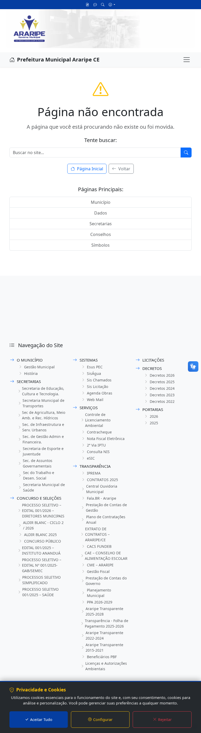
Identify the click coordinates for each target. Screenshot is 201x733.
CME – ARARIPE (100, 564)
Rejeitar (165, 719)
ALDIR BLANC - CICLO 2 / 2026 (43, 525)
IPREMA (93, 473)
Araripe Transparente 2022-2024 (104, 635)
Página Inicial (89, 169)
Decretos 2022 (162, 401)
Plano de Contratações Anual (105, 519)
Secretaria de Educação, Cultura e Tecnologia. (43, 391)
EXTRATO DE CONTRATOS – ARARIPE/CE (97, 534)
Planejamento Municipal (99, 593)
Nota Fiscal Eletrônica (106, 438)
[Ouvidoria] (95, 4)
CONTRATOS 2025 (102, 479)
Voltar (123, 169)
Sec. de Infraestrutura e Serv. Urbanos (43, 427)
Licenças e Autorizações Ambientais (106, 666)
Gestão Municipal (39, 366)
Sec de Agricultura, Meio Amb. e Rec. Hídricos (43, 415)
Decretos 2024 (162, 388)
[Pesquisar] (102, 4)
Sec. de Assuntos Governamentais (37, 463)
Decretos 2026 (162, 375)
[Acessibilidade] (112, 4)
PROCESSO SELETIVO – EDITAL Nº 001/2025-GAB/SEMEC (41, 565)
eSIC (91, 458)
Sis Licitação (97, 386)
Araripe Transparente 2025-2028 (104, 611)
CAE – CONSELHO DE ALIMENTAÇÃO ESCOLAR (106, 555)
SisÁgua (94, 373)
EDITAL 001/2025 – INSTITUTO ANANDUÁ (41, 550)
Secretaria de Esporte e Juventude (43, 451)
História (31, 373)
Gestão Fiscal (98, 571)
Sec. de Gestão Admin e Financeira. (43, 439)
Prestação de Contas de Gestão (106, 507)
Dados (100, 213)
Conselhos (100, 234)
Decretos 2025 (162, 381)
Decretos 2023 (162, 394)
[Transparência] (87, 4)
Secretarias (101, 224)
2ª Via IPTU (96, 445)
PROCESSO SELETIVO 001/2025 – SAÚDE (40, 592)
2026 (154, 416)
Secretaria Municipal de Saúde (44, 487)
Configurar (103, 719)
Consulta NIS (98, 451)
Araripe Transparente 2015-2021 (104, 647)
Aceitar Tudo (41, 719)
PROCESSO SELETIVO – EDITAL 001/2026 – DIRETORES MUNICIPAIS (43, 510)
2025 (154, 422)
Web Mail (95, 399)
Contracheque (99, 432)
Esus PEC (95, 366)
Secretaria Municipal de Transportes (43, 403)
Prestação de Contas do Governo (106, 581)
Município (100, 202)
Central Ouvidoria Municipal (101, 489)
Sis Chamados (99, 379)
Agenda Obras (99, 393)
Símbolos (100, 245)
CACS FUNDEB (99, 546)
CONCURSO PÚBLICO (42, 541)
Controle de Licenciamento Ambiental (97, 420)
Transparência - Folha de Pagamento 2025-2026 (106, 623)
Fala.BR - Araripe (101, 498)
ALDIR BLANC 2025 (40, 534)
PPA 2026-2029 (99, 602)
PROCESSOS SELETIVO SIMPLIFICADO (41, 580)
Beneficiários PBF (102, 656)
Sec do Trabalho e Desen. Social (38, 475)
